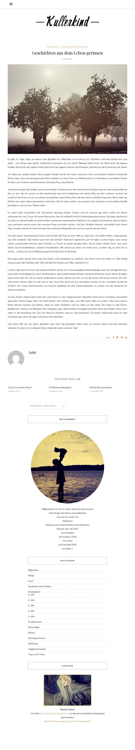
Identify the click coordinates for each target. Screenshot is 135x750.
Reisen (31, 632)
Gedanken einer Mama (74, 46)
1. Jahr (31, 594)
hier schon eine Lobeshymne (54, 713)
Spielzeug (33, 643)
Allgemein (53, 46)
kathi (32, 352)
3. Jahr (31, 605)
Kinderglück (34, 591)
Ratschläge (34, 627)
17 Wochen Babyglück (60, 387)
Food (30, 580)
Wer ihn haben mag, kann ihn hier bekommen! (67, 721)
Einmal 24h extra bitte (100, 387)
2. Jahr (31, 600)
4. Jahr (31, 610)
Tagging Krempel (36, 648)
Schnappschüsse (36, 638)
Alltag (31, 575)
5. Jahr (31, 616)
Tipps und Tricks (36, 654)
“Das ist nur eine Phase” (20, 387)
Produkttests (35, 621)
